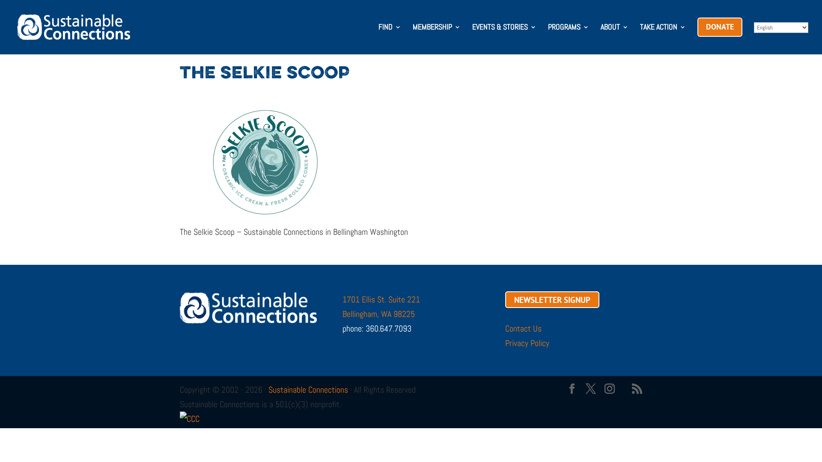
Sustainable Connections (308, 389)
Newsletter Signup (552, 299)
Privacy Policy (527, 343)
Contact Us (523, 328)
